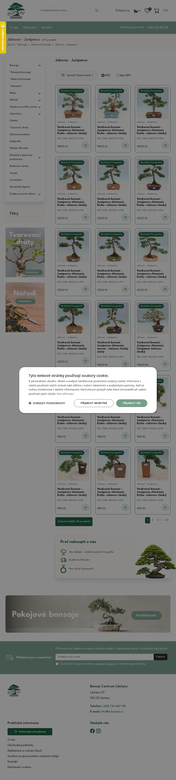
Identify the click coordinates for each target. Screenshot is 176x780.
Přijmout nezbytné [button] (94, 403)
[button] (47, 403)
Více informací (65, 393)
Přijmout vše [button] (132, 403)
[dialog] (88, 390)
